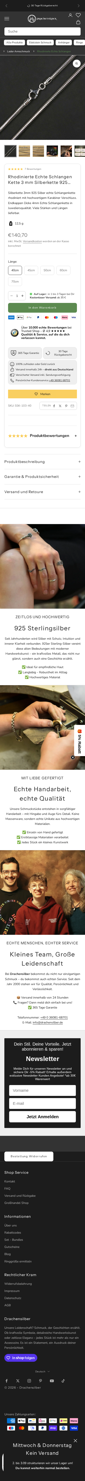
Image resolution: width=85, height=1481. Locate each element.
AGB (7, 1305)
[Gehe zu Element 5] (66, 151)
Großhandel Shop (16, 1203)
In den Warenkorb (43, 308)
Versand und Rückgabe (20, 1196)
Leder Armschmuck (18, 51)
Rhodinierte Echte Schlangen (54, 51)
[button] (79, 740)
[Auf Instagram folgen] (29, 1381)
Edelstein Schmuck (40, 42)
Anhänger (64, 42)
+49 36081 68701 (59, 380)
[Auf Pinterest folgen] (40, 1381)
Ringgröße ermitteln (18, 1261)
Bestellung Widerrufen (29, 1156)
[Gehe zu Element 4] (52, 151)
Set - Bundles (13, 1240)
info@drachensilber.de (48, 1022)
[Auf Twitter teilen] (60, 406)
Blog (7, 1254)
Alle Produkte (14, 42)
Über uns (10, 1225)
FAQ (7, 1189)
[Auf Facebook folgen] (6, 1381)
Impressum (12, 1291)
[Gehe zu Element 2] (24, 151)
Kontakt (9, 1181)
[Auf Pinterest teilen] (66, 406)
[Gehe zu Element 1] (10, 151)
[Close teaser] (73, 757)
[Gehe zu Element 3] (38, 151)
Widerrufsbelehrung (18, 1284)
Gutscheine (11, 1247)
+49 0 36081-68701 (54, 1017)
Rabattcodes (12, 1233)
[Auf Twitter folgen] (18, 1381)
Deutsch (40, 1371)
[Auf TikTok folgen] (63, 1381)
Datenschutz (12, 1298)
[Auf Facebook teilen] (54, 406)
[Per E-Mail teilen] (72, 406)
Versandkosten (32, 241)
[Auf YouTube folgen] (52, 1381)
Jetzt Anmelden (43, 1116)
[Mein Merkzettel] (78, 15)
